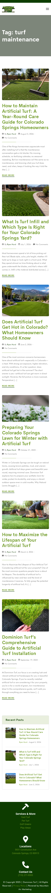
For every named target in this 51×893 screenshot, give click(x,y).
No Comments (11, 138)
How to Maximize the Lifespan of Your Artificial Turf (24, 540)
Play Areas (25, 827)
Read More (8, 175)
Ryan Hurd (11, 134)
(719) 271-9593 (25, 875)
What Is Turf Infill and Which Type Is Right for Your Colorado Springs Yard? (25, 230)
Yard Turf (25, 817)
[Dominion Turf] (8, 9)
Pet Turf (25, 820)
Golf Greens (25, 824)
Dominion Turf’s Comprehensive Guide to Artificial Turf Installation (21, 645)
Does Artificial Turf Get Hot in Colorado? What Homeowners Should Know (25, 330)
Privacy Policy (19, 885)
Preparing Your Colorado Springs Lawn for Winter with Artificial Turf (25, 435)
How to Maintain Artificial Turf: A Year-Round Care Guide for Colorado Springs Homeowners (25, 116)
